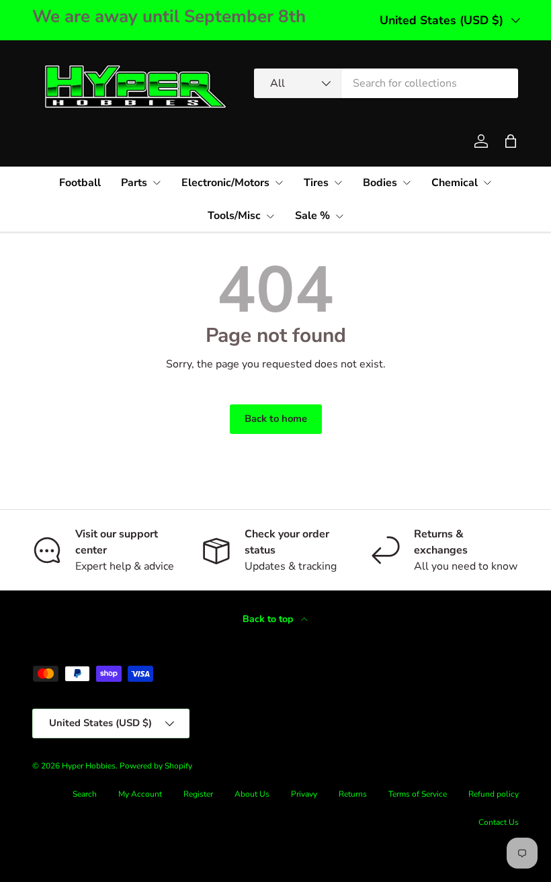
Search (85, 794)
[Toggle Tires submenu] (338, 183)
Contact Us (498, 822)
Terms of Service (417, 794)
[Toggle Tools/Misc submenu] (270, 216)
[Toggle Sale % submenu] (339, 216)
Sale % (312, 215)
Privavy (304, 794)
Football (80, 182)
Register (198, 794)
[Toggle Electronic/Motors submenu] (279, 183)
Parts (134, 182)
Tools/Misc (234, 215)
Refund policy (493, 794)
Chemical (454, 182)
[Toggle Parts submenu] (157, 183)
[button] (510, 141)
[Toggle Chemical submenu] (487, 183)
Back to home (276, 418)
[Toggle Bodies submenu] (406, 183)
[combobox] (386, 83)
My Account (140, 794)
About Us (252, 794)
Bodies (380, 182)
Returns (353, 794)
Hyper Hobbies (89, 765)
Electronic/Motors (225, 182)
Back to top (269, 619)
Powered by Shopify (156, 765)
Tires (316, 182)
